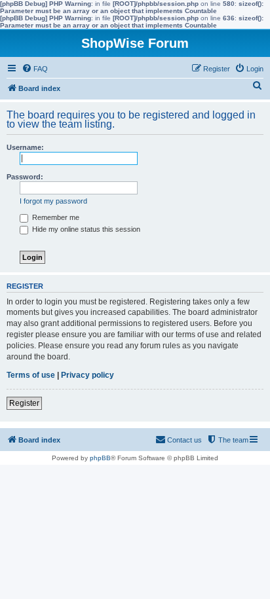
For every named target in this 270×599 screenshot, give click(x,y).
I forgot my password (53, 201)
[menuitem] (35, 69)
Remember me (54, 217)
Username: (25, 147)
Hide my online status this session (85, 229)
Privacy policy (87, 375)
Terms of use (31, 375)
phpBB (100, 458)
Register (24, 403)
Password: (25, 177)
